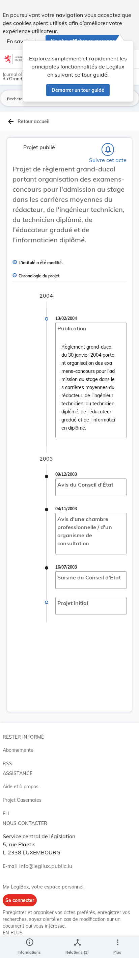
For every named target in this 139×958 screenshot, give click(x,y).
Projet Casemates (22, 800)
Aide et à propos (20, 787)
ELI (6, 814)
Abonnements (18, 750)
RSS (7, 764)
